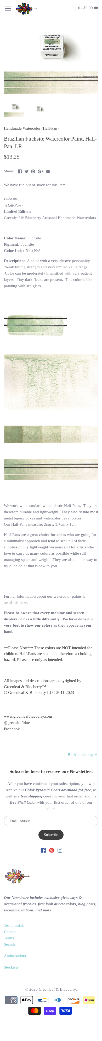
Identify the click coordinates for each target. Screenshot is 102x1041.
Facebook (12, 729)
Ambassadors (15, 956)
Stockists (11, 967)
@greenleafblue (17, 723)
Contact (10, 932)
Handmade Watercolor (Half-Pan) (31, 128)
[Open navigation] (8, 9)
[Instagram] (60, 850)
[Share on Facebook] (20, 170)
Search (9, 944)
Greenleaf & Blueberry (57, 989)
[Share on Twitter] (27, 170)
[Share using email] (48, 170)
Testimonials (14, 925)
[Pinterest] (51, 850)
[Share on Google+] (41, 170)
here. (24, 603)
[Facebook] (43, 850)
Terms (9, 938)
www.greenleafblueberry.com (28, 716)
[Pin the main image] (33, 170)
